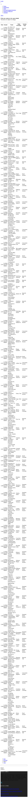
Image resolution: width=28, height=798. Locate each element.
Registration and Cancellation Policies (9, 796)
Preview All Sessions (5, 766)
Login (2, 1)
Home (4, 6)
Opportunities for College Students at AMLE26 (11, 791)
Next (4, 762)
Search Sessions (14, 766)
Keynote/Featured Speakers (9, 10)
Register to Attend (5, 793)
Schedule (5, 12)
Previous (5, 760)
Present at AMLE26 (7, 11)
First (4, 759)
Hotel (4, 8)
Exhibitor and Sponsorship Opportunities (10, 788)
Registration (6, 7)
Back (2, 15)
